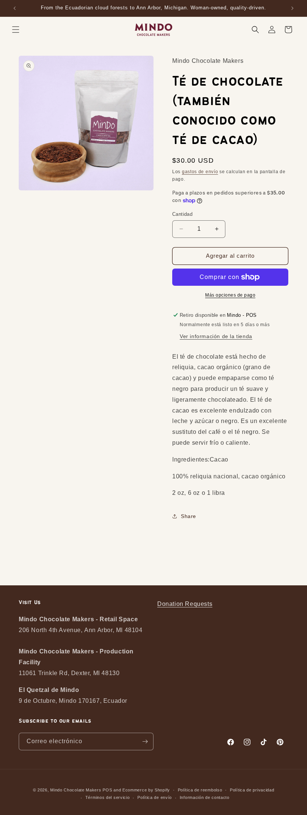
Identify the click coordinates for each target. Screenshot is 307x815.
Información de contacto (205, 797)
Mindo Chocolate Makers (75, 790)
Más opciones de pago (230, 295)
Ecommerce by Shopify (146, 790)
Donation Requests (184, 604)
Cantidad (182, 214)
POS (107, 790)
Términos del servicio (107, 797)
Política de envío (154, 797)
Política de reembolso (200, 790)
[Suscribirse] (145, 741)
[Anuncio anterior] (14, 8)
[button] (15, 29)
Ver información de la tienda (216, 336)
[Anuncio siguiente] (292, 8)
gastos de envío (200, 171)
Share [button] (188, 516)
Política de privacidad (252, 790)
